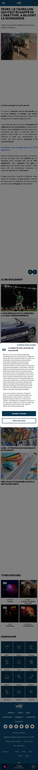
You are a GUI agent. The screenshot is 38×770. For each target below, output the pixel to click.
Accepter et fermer (19, 413)
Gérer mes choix (19, 420)
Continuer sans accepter (26, 345)
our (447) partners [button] (13, 354)
